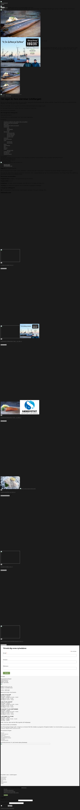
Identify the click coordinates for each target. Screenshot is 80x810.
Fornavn (5, 659)
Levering (3, 735)
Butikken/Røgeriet (9, 790)
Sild (5, 146)
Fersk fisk (6, 126)
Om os (2, 732)
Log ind (10, 805)
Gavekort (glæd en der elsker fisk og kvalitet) (15, 121)
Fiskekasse (3, 777)
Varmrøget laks (11, 134)
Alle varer (6, 124)
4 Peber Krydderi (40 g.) (7, 265)
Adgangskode (5, 803)
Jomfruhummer (8, 139)
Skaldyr (6, 147)
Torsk (8, 130)
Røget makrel (10, 135)
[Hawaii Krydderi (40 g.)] (10, 563)
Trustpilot (3, 728)
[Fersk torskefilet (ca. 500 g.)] (18, 488)
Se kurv (3, 7)
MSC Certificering (5, 736)
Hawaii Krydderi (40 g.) (7, 566)
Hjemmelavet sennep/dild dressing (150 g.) (12, 641)
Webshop (23, 787)
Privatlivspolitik (4, 740)
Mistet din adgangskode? (7, 808)
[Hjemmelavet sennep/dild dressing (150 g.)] (10, 637)
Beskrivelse (7, 164)
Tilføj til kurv (4, 268)
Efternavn (5, 666)
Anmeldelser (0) (8, 166)
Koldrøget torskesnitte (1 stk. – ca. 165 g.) (11, 341)
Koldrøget (9, 141)
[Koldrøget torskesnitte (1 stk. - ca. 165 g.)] (20, 337)
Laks (8, 128)
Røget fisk (8, 95)
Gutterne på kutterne (9, 791)
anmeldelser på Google (69, 727)
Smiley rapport (4, 734)
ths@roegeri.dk (8, 686)
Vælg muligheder (5, 495)
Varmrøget (9, 142)
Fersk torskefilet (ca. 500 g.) (8, 492)
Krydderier (6, 152)
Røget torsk (10, 136)
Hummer (6, 138)
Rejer (5, 144)
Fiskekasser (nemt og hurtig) (11, 125)
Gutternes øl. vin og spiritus (11, 123)
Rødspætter (7, 145)
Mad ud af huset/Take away (11, 792)
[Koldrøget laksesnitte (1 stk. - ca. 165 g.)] (20, 414)
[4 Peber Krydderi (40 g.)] (10, 261)
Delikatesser (7, 151)
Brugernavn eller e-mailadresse (9, 800)
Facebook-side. (16, 728)
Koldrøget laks (11, 133)
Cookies (3, 739)
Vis (1, 262)
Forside (3, 95)
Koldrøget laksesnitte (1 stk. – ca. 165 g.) (11, 417)
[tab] (41, 164)
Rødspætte (10, 129)
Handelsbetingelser (6, 737)
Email (5, 653)
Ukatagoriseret (8, 154)
